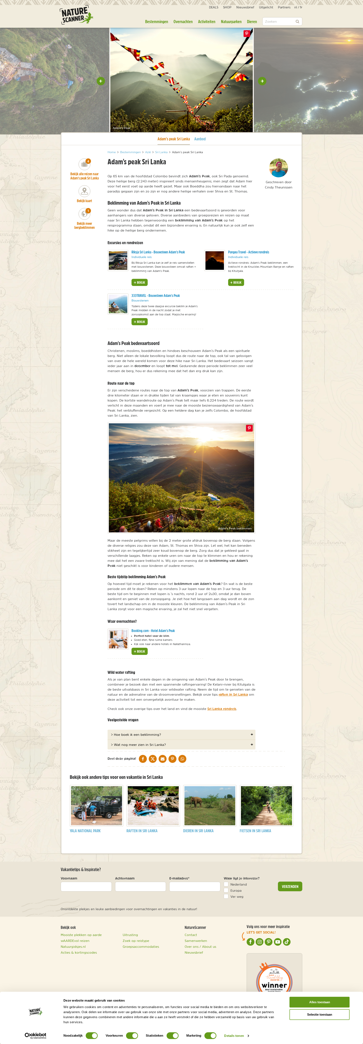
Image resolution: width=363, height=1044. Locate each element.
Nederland (238, 884)
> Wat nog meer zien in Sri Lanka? (138, 744)
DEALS (213, 7)
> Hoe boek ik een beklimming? (136, 734)
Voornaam (69, 878)
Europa (236, 890)
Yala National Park (85, 830)
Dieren (252, 21)
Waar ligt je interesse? (242, 878)
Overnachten (183, 21)
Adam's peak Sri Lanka (174, 138)
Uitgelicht (266, 7)
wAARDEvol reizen (75, 940)
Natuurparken (231, 21)
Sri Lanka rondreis (221, 709)
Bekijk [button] (140, 282)
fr (301, 7)
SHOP (227, 7)
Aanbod (200, 138)
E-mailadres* (179, 878)
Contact (191, 934)
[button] (101, 81)
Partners (284, 7)
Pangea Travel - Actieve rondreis (248, 252)
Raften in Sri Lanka (142, 830)
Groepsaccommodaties (141, 946)
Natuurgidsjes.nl (73, 946)
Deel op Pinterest (249, 428)
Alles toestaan (319, 1002)
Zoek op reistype (136, 940)
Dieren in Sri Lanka (198, 830)
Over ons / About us (200, 946)
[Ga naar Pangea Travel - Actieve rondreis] (214, 260)
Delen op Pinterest (246, 33)
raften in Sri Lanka (233, 694)
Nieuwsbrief (245, 7)
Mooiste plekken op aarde (81, 934)
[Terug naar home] (76, 15)
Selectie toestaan (319, 1014)
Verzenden (290, 886)
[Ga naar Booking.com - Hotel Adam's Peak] (118, 639)
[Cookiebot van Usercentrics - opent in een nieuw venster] (35, 1036)
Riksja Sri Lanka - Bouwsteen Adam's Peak (158, 252)
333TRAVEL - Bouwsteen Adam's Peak (156, 295)
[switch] (132, 1035)
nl (295, 7)
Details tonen (234, 1035)
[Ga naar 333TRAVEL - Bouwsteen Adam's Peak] (118, 304)
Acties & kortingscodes (79, 952)
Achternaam (125, 878)
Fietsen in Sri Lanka (255, 830)
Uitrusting (130, 934)
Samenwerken (196, 940)
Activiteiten (206, 21)
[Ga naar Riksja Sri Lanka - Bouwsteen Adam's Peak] (118, 260)
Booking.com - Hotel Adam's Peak (153, 630)
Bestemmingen (156, 21)
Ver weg (236, 896)
